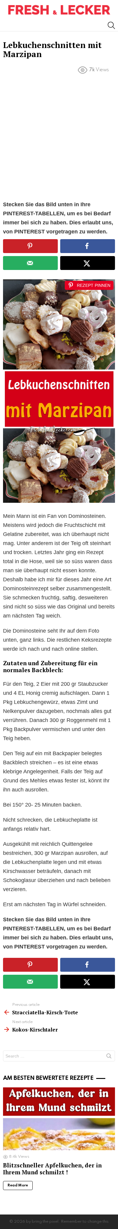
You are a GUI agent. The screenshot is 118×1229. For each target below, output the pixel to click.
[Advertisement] (59, 138)
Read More (18, 1185)
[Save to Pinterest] (30, 246)
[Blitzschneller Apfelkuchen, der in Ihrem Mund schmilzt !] (59, 1118)
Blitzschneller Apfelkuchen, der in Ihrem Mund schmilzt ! (52, 1168)
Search (109, 1057)
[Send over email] (30, 263)
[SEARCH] (111, 25)
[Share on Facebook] (87, 246)
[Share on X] (87, 263)
